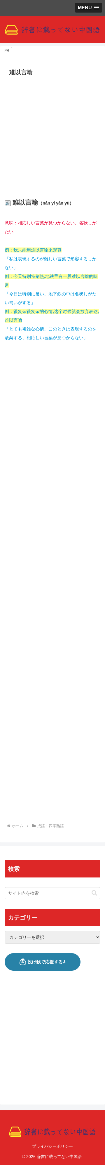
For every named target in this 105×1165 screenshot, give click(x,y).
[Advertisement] (52, 133)
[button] (94, 892)
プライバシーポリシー (52, 1146)
